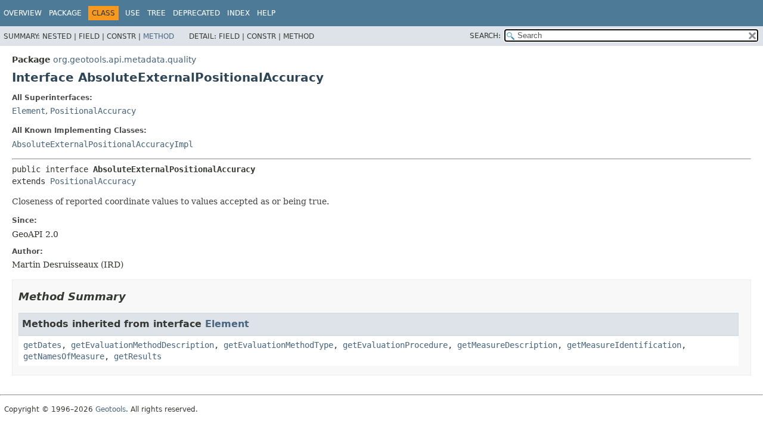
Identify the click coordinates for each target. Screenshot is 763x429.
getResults (138, 356)
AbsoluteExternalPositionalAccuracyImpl (102, 144)
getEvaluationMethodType (278, 345)
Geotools (110, 409)
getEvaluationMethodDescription (142, 345)
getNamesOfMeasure (63, 356)
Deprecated (196, 13)
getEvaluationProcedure (395, 345)
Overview (23, 13)
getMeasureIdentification (624, 345)
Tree (156, 13)
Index (238, 13)
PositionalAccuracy (93, 111)
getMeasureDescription (507, 345)
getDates (42, 345)
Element (28, 111)
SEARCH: (485, 36)
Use (132, 13)
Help (266, 13)
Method (158, 36)
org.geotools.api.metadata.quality (124, 59)
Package (65, 13)
